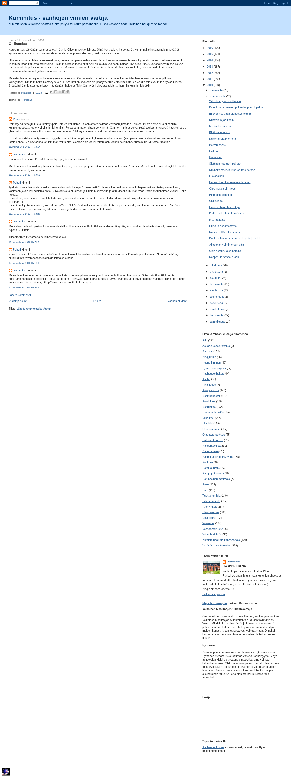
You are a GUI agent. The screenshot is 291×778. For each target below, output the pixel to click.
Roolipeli (207, 462)
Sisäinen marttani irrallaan (225, 163)
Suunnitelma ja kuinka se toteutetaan (232, 169)
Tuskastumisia (211, 495)
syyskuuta (217, 271)
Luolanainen (216, 176)
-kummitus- (20, 154)
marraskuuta (218, 96)
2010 (210, 85)
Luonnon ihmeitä (212, 412)
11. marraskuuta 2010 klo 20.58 (24, 175)
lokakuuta (216, 265)
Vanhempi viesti (177, 301)
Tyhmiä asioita (211, 501)
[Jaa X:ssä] (60, 92)
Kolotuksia (208, 401)
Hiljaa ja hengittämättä (223, 225)
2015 (210, 54)
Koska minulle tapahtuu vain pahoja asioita (235, 238)
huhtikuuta (217, 302)
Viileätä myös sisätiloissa (225, 101)
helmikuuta (217, 315)
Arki (204, 340)
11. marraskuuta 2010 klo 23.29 (24, 214)
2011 (210, 79)
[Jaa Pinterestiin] (68, 92)
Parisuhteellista (211, 445)
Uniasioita (208, 517)
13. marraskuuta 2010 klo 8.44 (24, 287)
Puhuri (17, 182)
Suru (205, 490)
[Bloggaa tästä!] (56, 92)
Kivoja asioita (210, 390)
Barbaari (207, 351)
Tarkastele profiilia (213, 594)
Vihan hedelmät (212, 534)
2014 (210, 60)
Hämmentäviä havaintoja (224, 207)
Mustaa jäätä (217, 219)
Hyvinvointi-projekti (214, 368)
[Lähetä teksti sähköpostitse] (46, 93)
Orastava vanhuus (213, 434)
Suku (205, 484)
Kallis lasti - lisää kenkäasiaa (227, 213)
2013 (210, 66)
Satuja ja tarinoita (213, 473)
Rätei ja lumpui (211, 467)
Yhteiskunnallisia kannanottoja (221, 540)
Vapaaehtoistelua (212, 528)
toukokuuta (217, 296)
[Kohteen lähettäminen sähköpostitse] (52, 92)
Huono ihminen (211, 362)
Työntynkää (209, 506)
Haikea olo (215, 151)
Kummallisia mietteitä (222, 138)
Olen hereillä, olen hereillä (225, 250)
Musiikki (207, 423)
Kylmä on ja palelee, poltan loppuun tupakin (236, 107)
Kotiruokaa (26, 100)
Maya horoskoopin (214, 603)
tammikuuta (217, 321)
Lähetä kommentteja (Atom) (33, 308)
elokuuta (215, 278)
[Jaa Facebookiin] (64, 92)
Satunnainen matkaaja (216, 479)
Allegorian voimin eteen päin (226, 244)
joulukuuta (216, 90)
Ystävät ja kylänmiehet (216, 545)
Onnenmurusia (211, 429)
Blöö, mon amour (219, 132)
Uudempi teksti (18, 301)
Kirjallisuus (209, 384)
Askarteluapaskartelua (216, 346)
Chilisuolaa (216, 201)
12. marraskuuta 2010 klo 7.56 (24, 242)
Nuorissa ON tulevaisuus (224, 232)
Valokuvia (208, 523)
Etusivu (97, 301)
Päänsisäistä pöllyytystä (217, 456)
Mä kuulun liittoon (220, 126)
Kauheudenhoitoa (213, 373)
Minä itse (208, 418)
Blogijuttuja (209, 357)
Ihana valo (215, 157)
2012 (210, 72)
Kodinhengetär (211, 395)
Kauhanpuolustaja (213, 747)
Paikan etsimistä (212, 440)
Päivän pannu (217, 144)
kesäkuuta (217, 290)
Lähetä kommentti (20, 295)
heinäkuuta (217, 284)
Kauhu (206, 379)
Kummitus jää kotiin (221, 120)
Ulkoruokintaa (210, 512)
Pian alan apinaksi (220, 194)
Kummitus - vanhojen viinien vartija (58, 17)
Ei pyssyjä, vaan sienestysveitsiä (230, 113)
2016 (210, 47)
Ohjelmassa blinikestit (222, 188)
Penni (16, 119)
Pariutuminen (210, 451)
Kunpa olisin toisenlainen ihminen (229, 182)
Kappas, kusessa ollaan (224, 257)
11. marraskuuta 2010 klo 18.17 (24, 147)
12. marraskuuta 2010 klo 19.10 (24, 263)
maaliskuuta (218, 309)
